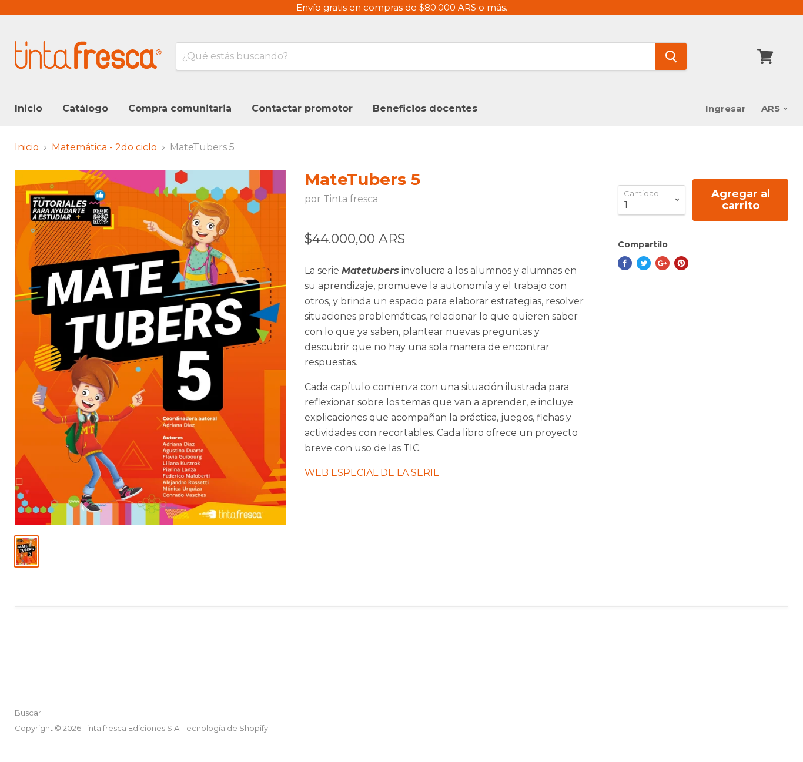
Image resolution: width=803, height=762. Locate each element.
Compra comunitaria (180, 108)
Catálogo (85, 108)
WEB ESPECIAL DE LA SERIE (372, 472)
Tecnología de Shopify (225, 728)
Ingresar (725, 108)
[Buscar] (671, 56)
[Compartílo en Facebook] (625, 263)
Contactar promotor (302, 108)
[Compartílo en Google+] (662, 263)
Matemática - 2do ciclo (104, 147)
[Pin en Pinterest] (681, 263)
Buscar (28, 712)
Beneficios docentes (425, 108)
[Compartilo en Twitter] (644, 263)
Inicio (28, 108)
